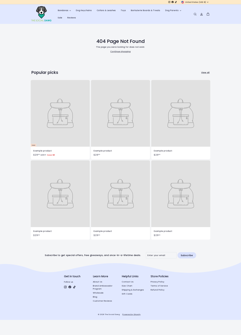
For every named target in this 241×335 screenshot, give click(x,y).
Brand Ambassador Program (102, 287)
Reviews (71, 17)
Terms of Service (159, 285)
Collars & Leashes (106, 10)
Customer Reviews (102, 301)
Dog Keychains (84, 10)
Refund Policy (157, 289)
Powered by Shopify (131, 314)
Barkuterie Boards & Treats (145, 10)
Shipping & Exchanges (133, 289)
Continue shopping (120, 51)
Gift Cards (127, 293)
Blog (95, 296)
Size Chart (127, 285)
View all (205, 72)
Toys (123, 10)
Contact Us (128, 281)
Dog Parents (172, 10)
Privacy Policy (157, 281)
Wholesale (98, 292)
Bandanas (63, 10)
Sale (60, 17)
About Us (97, 281)
